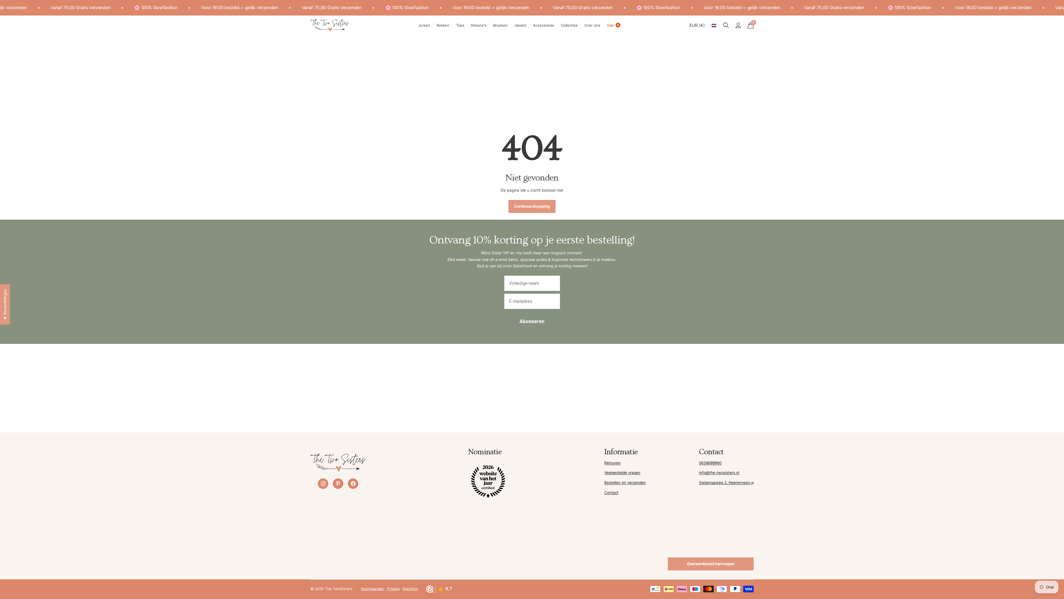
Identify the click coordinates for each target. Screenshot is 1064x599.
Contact (611, 492)
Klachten (410, 589)
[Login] (738, 25)
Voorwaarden (372, 589)
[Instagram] (323, 483)
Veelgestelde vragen (622, 472)
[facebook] (353, 483)
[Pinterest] (338, 483)
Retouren (612, 463)
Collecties (569, 25)
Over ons (592, 25)
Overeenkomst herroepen (711, 563)
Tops (460, 25)
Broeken (500, 25)
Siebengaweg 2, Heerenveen (725, 482)
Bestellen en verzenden (625, 482)
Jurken (424, 25)
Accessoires (543, 25)
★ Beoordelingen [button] (4, 304)
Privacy (393, 589)
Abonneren (532, 321)
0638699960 (710, 463)
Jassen (520, 25)
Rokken (443, 25)
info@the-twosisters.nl (719, 472)
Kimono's (479, 25)
